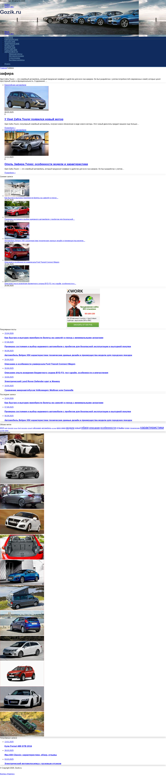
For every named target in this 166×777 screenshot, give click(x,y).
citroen (16, 428)
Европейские (11, 40)
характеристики (152, 427)
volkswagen (37, 428)
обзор (85, 427)
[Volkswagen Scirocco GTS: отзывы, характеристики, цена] (22, 483)
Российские (11, 50)
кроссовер (61, 428)
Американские (12, 44)
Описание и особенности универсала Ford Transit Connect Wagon (32, 262)
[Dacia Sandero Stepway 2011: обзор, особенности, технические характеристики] (22, 685)
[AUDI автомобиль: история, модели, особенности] (22, 711)
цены (6, 430)
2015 (2, 428)
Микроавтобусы (15, 54)
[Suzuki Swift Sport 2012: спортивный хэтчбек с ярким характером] (22, 534)
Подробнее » (10, 128)
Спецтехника (14, 58)
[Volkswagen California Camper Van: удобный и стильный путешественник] (22, 609)
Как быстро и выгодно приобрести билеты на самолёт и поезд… (31, 198)
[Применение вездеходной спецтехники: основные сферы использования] (22, 736)
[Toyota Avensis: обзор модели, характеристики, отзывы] (22, 660)
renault (30, 428)
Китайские (10, 42)
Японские (10, 46)
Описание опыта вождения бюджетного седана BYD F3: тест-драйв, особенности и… (40, 284)
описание (94, 427)
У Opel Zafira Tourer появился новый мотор (34, 119)
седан (127, 428)
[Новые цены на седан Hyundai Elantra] (22, 584)
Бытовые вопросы (17, 60)
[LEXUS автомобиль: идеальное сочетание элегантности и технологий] (22, 458)
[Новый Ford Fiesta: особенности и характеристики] (22, 635)
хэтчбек (2, 430)
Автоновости (11, 52)
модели (70, 428)
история (54, 428)
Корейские (10, 48)
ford (19, 428)
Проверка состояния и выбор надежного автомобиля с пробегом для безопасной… (40, 219)
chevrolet (10, 428)
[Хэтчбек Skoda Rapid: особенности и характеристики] (22, 559)
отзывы (120, 428)
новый (78, 428)
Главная (3, 68)
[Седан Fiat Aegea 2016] (22, 508)
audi (6, 428)
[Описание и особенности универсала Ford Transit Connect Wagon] (17, 260)
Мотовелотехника (16, 56)
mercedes (24, 428)
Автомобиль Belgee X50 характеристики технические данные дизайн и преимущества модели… (45, 241)
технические (135, 428)
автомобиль (46, 428)
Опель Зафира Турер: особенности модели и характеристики (46, 164)
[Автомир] (10, 28)
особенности (108, 427)
